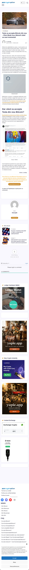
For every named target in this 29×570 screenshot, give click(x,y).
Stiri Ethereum (5, 508)
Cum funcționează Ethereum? (9, 532)
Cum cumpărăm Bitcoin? (7, 528)
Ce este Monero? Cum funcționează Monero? (13, 539)
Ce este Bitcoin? (5, 521)
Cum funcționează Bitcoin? (8, 523)
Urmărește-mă (14, 217)
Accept (14, 558)
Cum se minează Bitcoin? (8, 525)
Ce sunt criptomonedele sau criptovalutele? (12, 535)
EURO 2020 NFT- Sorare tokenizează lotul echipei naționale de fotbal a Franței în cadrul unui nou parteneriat (19, 241)
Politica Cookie (5, 495)
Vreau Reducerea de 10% (14, 184)
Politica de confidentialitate (8, 493)
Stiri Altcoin (4, 510)
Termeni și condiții (6, 490)
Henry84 (9, 41)
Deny (14, 562)
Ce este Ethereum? (6, 530)
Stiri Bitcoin (4, 506)
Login (26, 263)
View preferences (14, 566)
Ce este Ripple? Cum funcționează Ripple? (12, 537)
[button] (27, 544)
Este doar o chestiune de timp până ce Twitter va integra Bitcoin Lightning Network (18, 232)
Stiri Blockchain (5, 513)
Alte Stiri (3, 515)
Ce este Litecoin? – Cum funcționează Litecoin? (13, 542)
